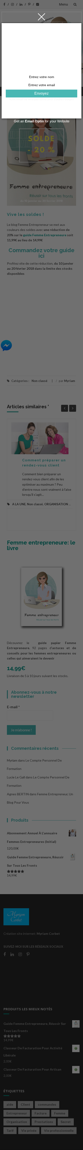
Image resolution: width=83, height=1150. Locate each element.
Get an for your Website (41, 121)
